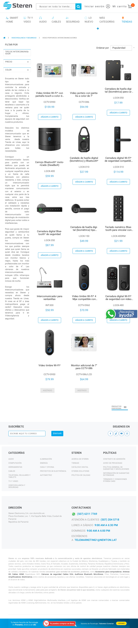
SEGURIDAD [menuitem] (73, 20)
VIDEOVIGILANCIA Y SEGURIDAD (24, 38)
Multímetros (27, 577)
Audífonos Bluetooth (83, 574)
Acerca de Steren (80, 459)
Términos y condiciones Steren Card (115, 480)
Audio (11, 459)
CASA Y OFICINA (47, 467)
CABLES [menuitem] (56, 20)
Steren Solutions (80, 471)
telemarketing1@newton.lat (96, 540)
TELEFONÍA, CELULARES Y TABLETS (19, 476)
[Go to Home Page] (4, 37)
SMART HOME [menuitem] (12, 20)
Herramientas (15, 467)
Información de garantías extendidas (116, 474)
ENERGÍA (44, 463)
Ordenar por (102, 48)
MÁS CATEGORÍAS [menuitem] (106, 20)
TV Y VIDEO (13, 481)
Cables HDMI (18, 574)
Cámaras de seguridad (51, 574)
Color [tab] (8, 69)
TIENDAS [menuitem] (127, 20)
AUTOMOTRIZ (46, 475)
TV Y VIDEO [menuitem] (28, 20)
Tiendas (75, 463)
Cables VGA (68, 574)
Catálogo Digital (80, 467)
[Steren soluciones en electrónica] (17, 5)
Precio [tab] (8, 61)
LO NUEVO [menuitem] (89, 20)
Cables (11, 471)
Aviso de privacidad (112, 463)
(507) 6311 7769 (87, 514)
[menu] (69, 23)
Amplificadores (14, 577)
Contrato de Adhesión (114, 459)
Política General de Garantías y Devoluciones (116, 468)
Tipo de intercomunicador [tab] (16, 52)
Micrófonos (98, 574)
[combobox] (60, 6)
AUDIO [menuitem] (43, 20)
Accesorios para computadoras (108, 571)
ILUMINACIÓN (46, 459)
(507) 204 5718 (110, 520)
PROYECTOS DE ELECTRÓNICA (53, 471)
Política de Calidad (81, 475)
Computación (15, 463)
